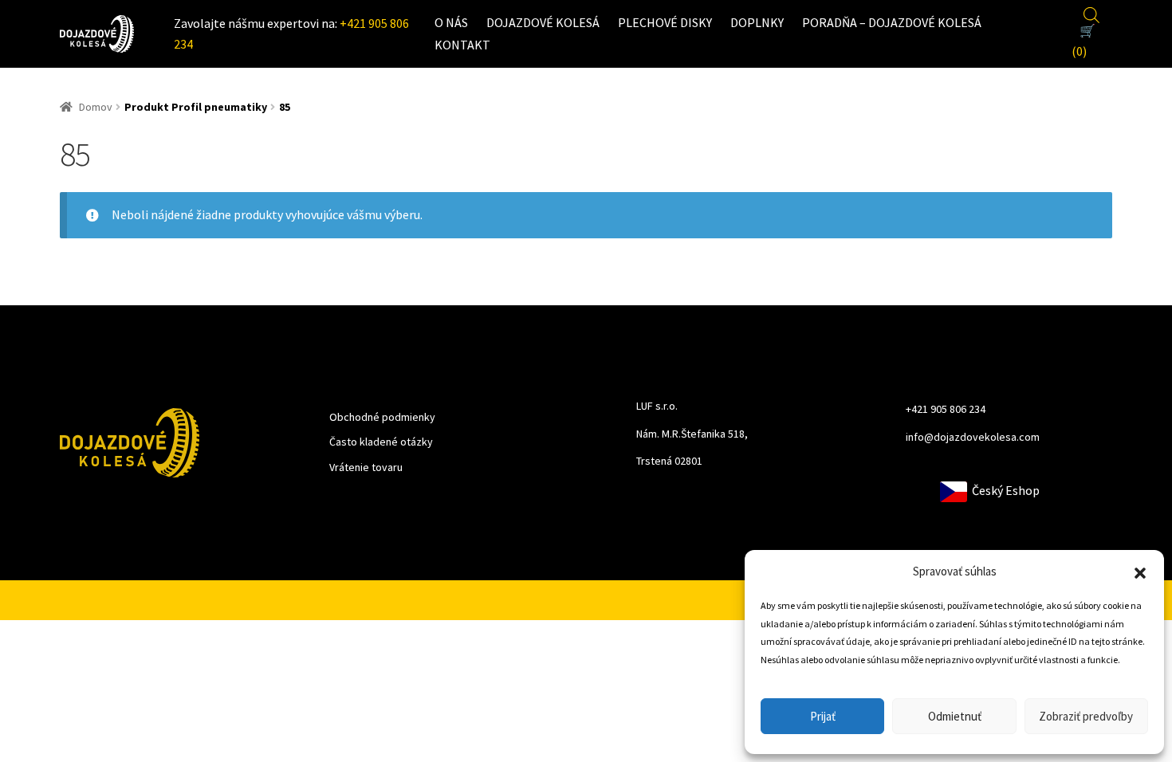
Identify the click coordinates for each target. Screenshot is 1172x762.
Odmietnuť (954, 716)
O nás (451, 22)
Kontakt (462, 45)
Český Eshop (1003, 490)
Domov (95, 107)
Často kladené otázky (381, 441)
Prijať (823, 716)
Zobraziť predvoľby (1086, 716)
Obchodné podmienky (382, 417)
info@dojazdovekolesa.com (973, 437)
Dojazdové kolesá (543, 22)
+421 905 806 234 (945, 409)
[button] (1140, 571)
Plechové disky (665, 22)
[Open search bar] (1091, 13)
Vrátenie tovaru (366, 467)
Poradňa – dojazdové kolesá (891, 22)
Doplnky (757, 22)
